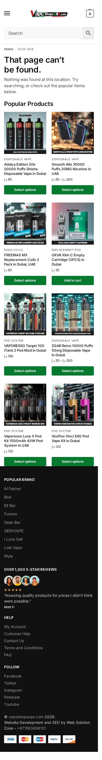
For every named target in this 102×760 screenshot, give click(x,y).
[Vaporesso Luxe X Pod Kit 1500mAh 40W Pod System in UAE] (25, 405)
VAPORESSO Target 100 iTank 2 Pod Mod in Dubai (25, 347)
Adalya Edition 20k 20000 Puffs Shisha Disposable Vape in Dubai (25, 169)
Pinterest (12, 697)
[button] (89, 13)
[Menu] (12, 14)
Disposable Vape (18, 159)
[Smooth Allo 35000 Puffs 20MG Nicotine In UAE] (73, 133)
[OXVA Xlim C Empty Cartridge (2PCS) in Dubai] (73, 224)
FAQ (8, 654)
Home (8, 49)
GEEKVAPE (13, 530)
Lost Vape (13, 547)
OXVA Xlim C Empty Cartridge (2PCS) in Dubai (68, 259)
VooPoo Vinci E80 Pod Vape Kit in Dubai (70, 438)
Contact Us (14, 640)
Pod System (13, 340)
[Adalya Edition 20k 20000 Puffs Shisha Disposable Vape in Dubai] (25, 133)
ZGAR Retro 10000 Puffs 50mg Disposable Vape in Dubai (72, 350)
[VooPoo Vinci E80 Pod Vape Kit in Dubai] (73, 405)
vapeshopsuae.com (26, 716)
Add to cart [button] (72, 280)
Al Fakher (12, 488)
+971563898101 (31, 728)
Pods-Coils (13, 249)
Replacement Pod (66, 249)
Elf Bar (10, 505)
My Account (15, 626)
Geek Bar (12, 522)
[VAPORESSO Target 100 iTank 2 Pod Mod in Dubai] (25, 314)
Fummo (10, 514)
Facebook (13, 676)
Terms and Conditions (23, 647)
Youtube (11, 704)
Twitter (10, 683)
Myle (8, 556)
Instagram (13, 690)
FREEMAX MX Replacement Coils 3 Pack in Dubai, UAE (21, 259)
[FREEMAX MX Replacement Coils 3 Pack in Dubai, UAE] (25, 224)
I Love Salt (13, 539)
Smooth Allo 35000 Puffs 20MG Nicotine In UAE (71, 169)
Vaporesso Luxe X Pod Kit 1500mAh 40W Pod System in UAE (23, 440)
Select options (25, 190)
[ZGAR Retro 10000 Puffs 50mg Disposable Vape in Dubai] (73, 314)
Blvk (8, 497)
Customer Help (17, 633)
